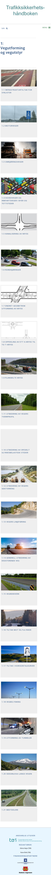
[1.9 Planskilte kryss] (19, 368)
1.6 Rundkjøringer (11, 270)
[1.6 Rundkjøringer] (19, 260)
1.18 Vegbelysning (11, 702)
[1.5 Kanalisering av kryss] (19, 224)
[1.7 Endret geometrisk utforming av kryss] (19, 296)
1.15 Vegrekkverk (10, 594)
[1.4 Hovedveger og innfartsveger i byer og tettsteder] (19, 188)
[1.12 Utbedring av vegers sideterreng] (19, 476)
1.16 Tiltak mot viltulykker (16, 630)
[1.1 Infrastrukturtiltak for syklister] (19, 80)
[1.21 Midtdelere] (19, 800)
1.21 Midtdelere (10, 810)
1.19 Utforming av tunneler (17, 738)
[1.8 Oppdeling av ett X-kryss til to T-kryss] (19, 332)
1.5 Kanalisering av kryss (15, 233)
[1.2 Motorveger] (19, 116)
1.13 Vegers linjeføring (14, 522)
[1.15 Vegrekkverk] (19, 584)
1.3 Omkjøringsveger (12, 162)
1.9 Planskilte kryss (12, 378)
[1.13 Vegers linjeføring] (19, 512)
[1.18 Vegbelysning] (19, 692)
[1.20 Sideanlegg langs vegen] (19, 764)
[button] (44, 27)
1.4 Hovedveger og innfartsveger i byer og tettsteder (14, 201)
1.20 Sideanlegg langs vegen (17, 774)
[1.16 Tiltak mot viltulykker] (19, 620)
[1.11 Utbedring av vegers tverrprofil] (19, 404)
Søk (3, 28)
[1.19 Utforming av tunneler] (19, 728)
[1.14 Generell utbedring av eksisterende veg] (19, 548)
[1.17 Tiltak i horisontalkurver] (19, 656)
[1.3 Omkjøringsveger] (19, 152)
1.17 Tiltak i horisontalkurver (18, 666)
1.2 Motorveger (10, 126)
